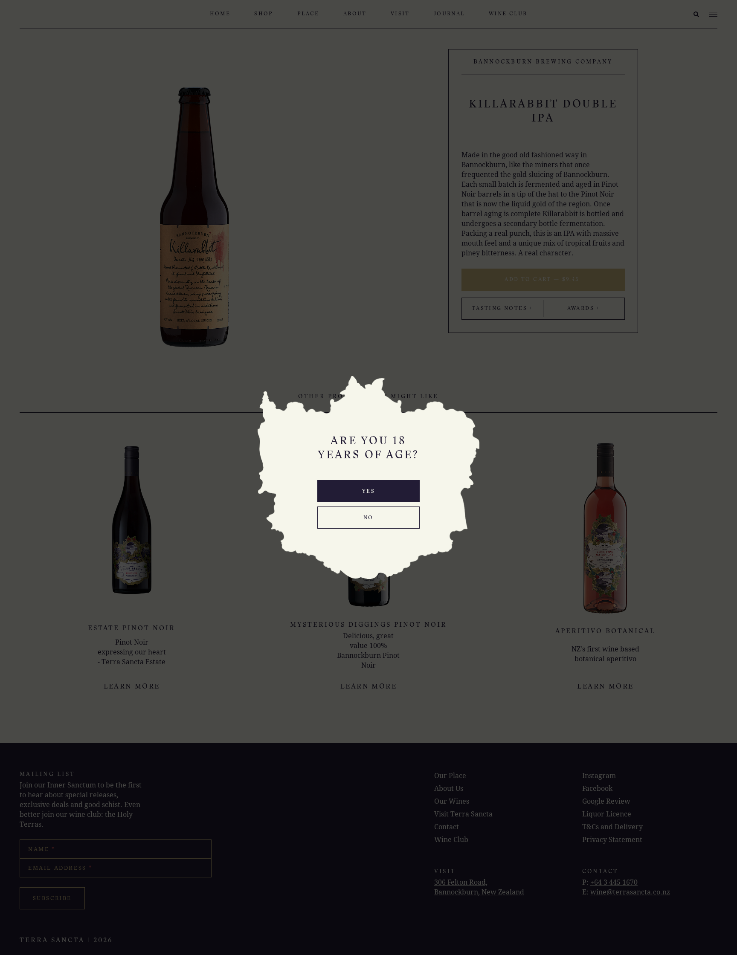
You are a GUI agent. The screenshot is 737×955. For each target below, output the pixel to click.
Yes (368, 491)
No (368, 518)
